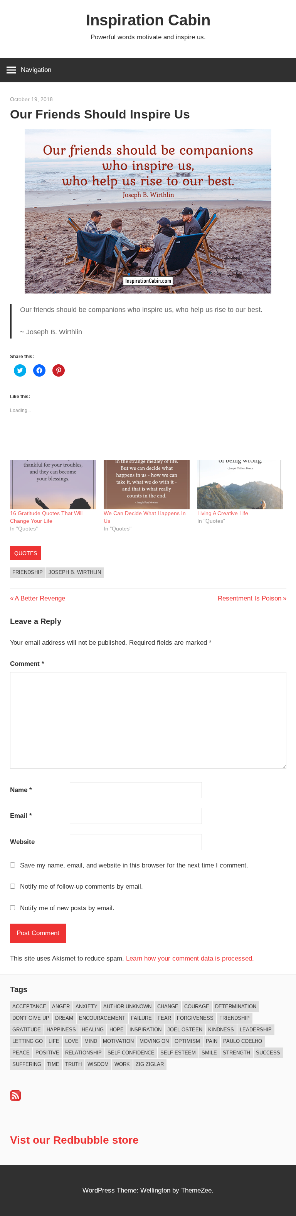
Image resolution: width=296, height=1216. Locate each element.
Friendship (27, 572)
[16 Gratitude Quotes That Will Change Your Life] (53, 484)
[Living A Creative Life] (240, 484)
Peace (21, 1053)
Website (22, 842)
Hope (116, 1030)
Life (54, 1041)
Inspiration (145, 1030)
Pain (211, 1041)
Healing (93, 1030)
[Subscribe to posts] (15, 1099)
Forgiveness (195, 1018)
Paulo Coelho (242, 1041)
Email (21, 815)
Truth (73, 1064)
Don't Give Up (30, 1018)
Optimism (187, 1041)
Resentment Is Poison (249, 598)
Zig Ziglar (150, 1064)
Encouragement (102, 1018)
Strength (236, 1053)
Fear (164, 1018)
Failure (141, 1018)
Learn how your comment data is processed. (190, 958)
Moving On (154, 1041)
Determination (235, 1006)
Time (53, 1064)
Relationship (83, 1053)
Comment (27, 663)
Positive (47, 1053)
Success (268, 1053)
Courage (196, 1006)
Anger (61, 1006)
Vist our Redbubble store (74, 1140)
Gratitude (26, 1030)
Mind (90, 1041)
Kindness (221, 1030)
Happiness (61, 1030)
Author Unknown (127, 1006)
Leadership (256, 1030)
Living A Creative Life (222, 513)
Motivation (118, 1041)
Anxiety (87, 1006)
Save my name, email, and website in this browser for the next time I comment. (134, 865)
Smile (209, 1053)
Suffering (26, 1064)
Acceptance (29, 1006)
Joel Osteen (184, 1030)
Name (21, 790)
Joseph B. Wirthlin (75, 572)
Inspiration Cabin (148, 20)
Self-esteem (178, 1053)
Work (122, 1064)
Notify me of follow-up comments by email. (81, 886)
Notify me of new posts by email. (67, 908)
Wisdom (98, 1064)
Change (167, 1006)
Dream (64, 1018)
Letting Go (27, 1041)
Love (72, 1041)
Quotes (25, 553)
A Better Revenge (39, 598)
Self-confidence (131, 1053)
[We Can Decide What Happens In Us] (147, 484)
